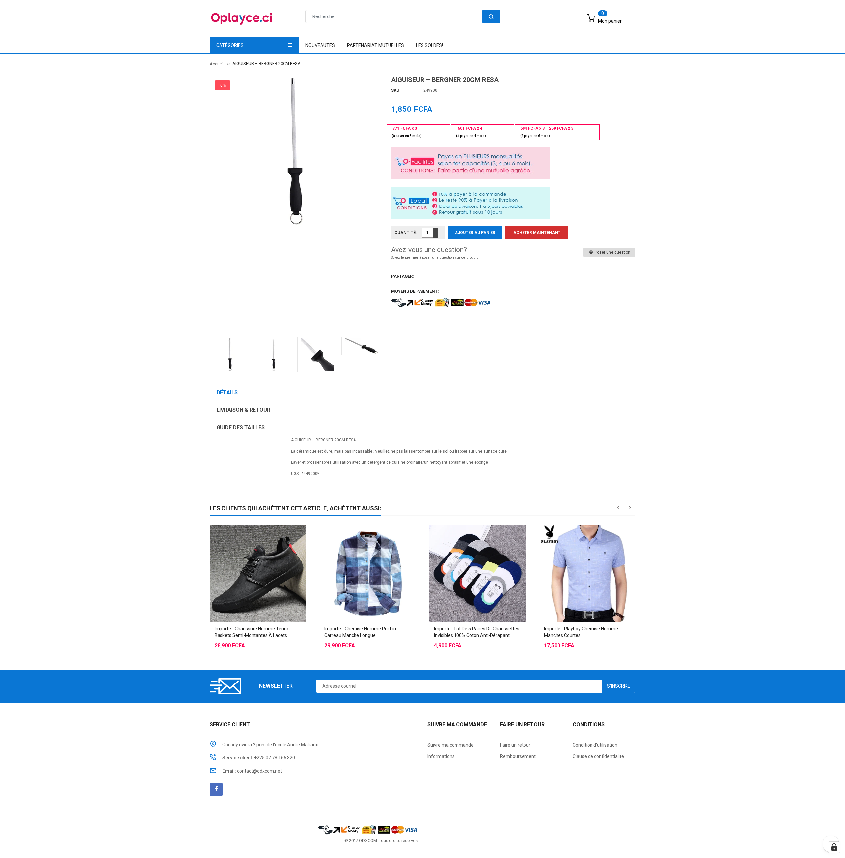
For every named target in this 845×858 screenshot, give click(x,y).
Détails (227, 392)
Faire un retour (515, 744)
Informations (441, 756)
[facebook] (216, 789)
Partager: (402, 276)
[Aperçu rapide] (271, 557)
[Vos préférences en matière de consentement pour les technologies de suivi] (834, 847)
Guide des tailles (241, 427)
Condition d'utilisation (595, 744)
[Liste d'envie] (258, 557)
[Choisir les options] (245, 557)
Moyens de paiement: (415, 291)
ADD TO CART (520, 844)
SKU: (396, 90)
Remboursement (518, 756)
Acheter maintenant (536, 232)
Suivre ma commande (450, 744)
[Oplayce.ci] (368, 828)
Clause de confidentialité (598, 756)
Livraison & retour (243, 410)
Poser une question (612, 252)
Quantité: (405, 232)
